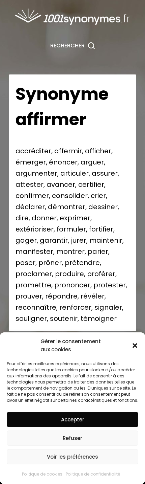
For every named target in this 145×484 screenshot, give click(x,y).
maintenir (105, 240)
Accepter (72, 419)
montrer (70, 251)
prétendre (82, 262)
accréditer (33, 151)
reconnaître (36, 307)
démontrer (66, 207)
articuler (74, 173)
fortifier (101, 229)
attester (30, 184)
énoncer (63, 162)
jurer (78, 240)
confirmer (32, 195)
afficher (98, 151)
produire (69, 274)
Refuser (72, 438)
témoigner (99, 318)
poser (25, 262)
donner (44, 218)
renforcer (75, 307)
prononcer (72, 285)
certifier (91, 184)
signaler (108, 307)
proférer (101, 274)
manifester (34, 251)
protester (109, 285)
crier (98, 195)
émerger (31, 162)
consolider (70, 195)
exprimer (75, 218)
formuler (71, 229)
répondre (61, 296)
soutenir (64, 318)
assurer (105, 173)
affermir (68, 151)
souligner (31, 318)
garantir (54, 240)
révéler (93, 296)
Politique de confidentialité (93, 474)
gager (26, 240)
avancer (61, 184)
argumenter (36, 173)
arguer (92, 162)
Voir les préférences (72, 456)
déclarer (30, 207)
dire (22, 218)
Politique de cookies (42, 474)
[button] (135, 345)
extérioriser (35, 229)
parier (98, 251)
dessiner (103, 207)
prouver (29, 296)
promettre (33, 285)
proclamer (34, 274)
